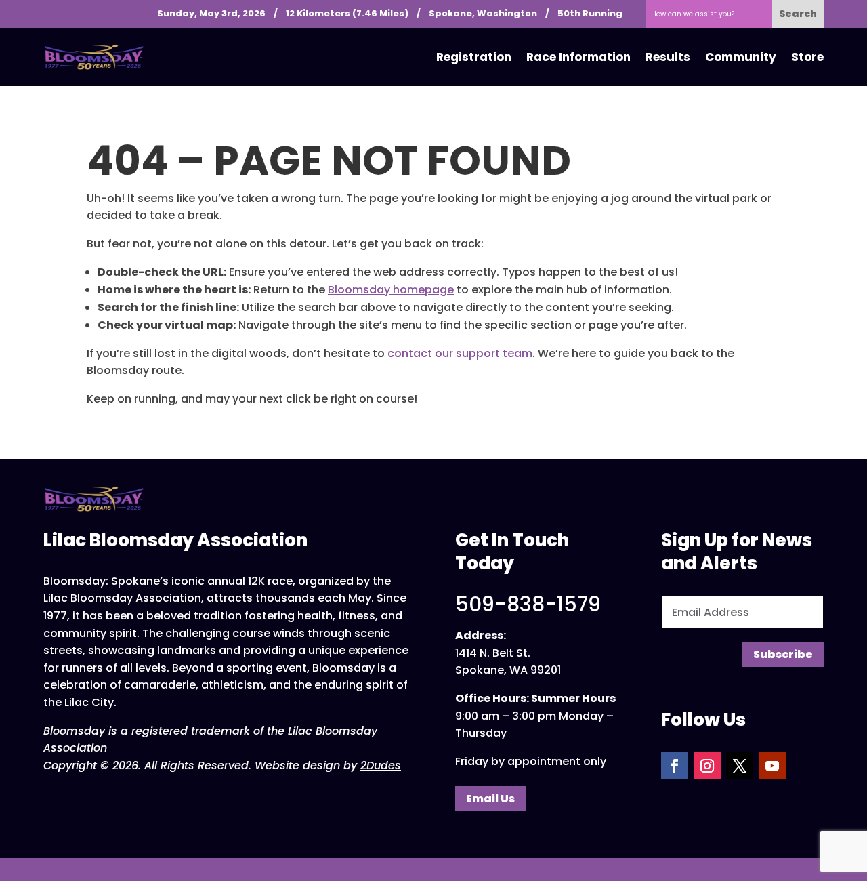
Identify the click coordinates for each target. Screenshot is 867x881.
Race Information (578, 57)
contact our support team (459, 353)
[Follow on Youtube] (772, 765)
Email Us (490, 798)
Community (740, 57)
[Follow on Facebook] (674, 765)
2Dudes (380, 765)
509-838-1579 (528, 604)
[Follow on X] (739, 765)
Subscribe (783, 654)
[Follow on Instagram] (707, 765)
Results (668, 57)
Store (807, 57)
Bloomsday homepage (391, 290)
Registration (473, 57)
